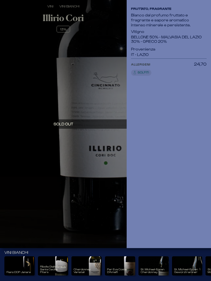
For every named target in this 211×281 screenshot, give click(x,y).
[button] (162, 68)
